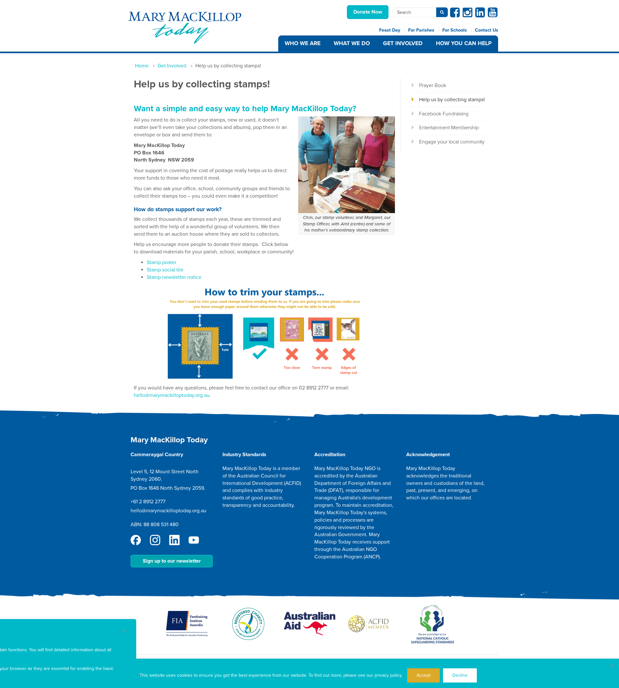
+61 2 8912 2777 (148, 501)
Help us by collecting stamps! (452, 99)
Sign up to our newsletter (172, 561)
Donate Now (367, 12)
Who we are (302, 43)
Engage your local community (452, 142)
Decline (459, 675)
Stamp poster (161, 262)
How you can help (464, 43)
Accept (423, 675)
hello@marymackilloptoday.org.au (172, 395)
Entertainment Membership (449, 127)
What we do (352, 43)
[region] (309, 673)
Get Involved (403, 43)
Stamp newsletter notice (174, 277)
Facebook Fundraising (443, 114)
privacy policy (388, 675)
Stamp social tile (165, 270)
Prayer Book (432, 85)
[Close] (612, 666)
